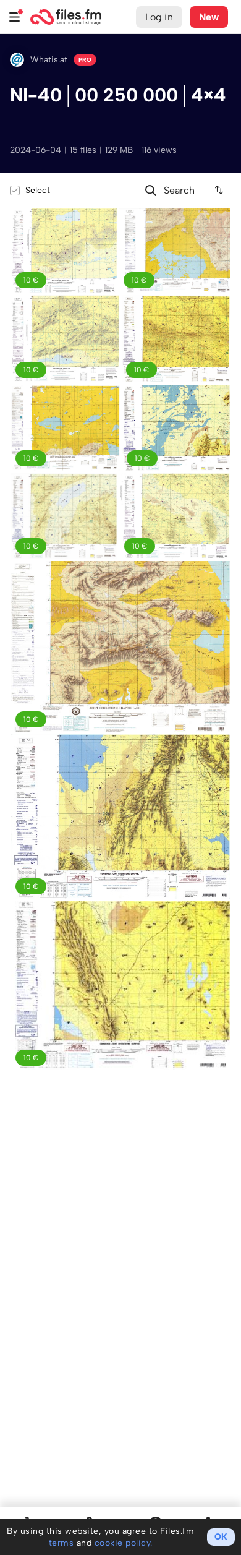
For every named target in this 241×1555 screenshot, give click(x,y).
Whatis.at (48, 59)
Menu (14, 17)
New (209, 17)
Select (37, 190)
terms (61, 1543)
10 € (30, 280)
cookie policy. (124, 1543)
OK (220, 1536)
